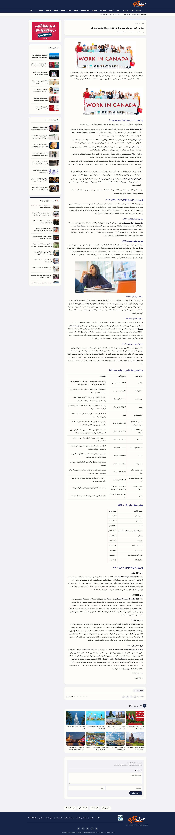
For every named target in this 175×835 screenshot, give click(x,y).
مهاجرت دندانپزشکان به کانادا (133, 223)
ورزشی (41, 10)
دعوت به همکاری (69, 818)
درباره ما (92, 818)
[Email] (123, 696)
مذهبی (63, 10)
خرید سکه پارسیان (70, 808)
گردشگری (111, 10)
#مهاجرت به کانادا (138, 690)
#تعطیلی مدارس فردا (125, 14)
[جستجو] (31, 10)
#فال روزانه (108, 14)
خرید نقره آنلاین (83, 808)
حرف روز (41, 818)
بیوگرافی (76, 10)
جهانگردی (137, 23)
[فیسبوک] (78, 828)
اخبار (132, 10)
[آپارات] (96, 828)
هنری (69, 10)
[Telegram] (127, 696)
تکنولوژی (94, 10)
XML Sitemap (32, 818)
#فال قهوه (102, 14)
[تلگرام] (87, 828)
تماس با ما (59, 818)
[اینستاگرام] (83, 828)
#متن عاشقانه (116, 14)
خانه (143, 23)
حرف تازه (138, 10)
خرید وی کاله (94, 808)
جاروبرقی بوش (106, 808)
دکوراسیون (48, 10)
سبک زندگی (103, 10)
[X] (135, 696)
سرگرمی (56, 10)
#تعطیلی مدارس (135, 14)
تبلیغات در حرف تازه (82, 818)
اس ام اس (125, 10)
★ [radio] (74, 697)
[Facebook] (131, 696)
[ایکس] (92, 828)
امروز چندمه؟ (49, 818)
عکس (118, 10)
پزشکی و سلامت (85, 10)
